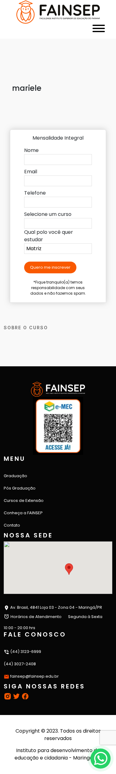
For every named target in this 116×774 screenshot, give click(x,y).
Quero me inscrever (50, 267)
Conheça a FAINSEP (23, 513)
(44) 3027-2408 (20, 664)
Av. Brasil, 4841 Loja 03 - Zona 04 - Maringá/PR (55, 607)
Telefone (35, 192)
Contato (12, 525)
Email (30, 171)
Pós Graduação (20, 488)
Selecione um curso (47, 214)
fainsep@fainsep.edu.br (34, 676)
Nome (31, 150)
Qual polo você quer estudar (48, 236)
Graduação (15, 476)
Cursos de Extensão (24, 500)
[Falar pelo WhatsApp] (100, 758)
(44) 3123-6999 (25, 651)
